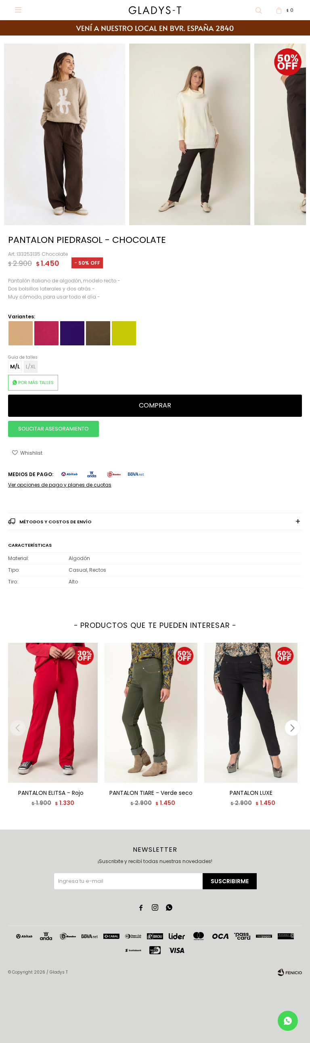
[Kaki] (21, 333)
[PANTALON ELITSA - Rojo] (51, 712)
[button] (259, 10)
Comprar (155, 405)
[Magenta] (46, 333)
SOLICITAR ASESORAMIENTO (53, 429)
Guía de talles (23, 357)
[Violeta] (72, 333)
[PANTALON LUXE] (251, 712)
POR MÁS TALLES (36, 382)
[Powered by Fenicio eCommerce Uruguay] (290, 972)
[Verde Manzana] (124, 333)
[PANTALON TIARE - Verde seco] (151, 712)
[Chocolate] (98, 333)
